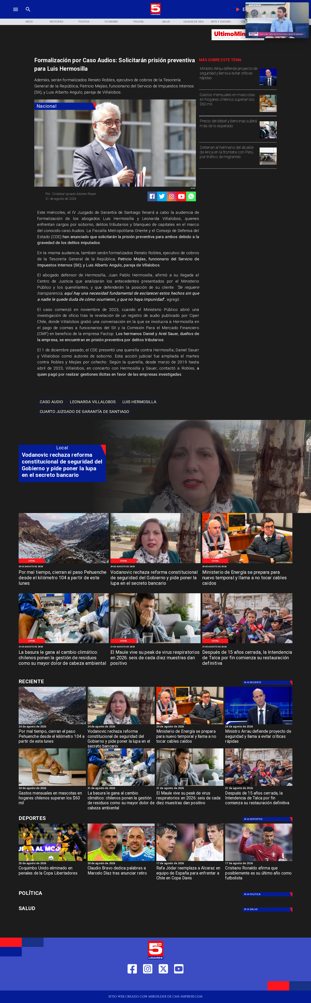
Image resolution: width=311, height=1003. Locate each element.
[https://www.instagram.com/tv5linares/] (171, 196)
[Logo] (155, 14)
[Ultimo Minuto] (238, 42)
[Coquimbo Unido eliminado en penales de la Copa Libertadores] (52, 860)
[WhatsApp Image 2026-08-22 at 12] (247, 562)
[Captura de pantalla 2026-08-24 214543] (155, 562)
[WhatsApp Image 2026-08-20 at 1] (247, 642)
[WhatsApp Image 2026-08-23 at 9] (64, 562)
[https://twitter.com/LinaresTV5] (163, 983)
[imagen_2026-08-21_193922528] (64, 642)
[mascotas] (268, 111)
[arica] (268, 164)
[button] (51, 402)
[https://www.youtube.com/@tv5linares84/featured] (181, 196)
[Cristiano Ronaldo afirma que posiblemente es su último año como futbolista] (258, 860)
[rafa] (189, 860)
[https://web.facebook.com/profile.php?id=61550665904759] (132, 983)
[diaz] (121, 860)
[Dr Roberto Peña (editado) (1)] (155, 642)
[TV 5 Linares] (28, 14)
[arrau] (268, 85)
